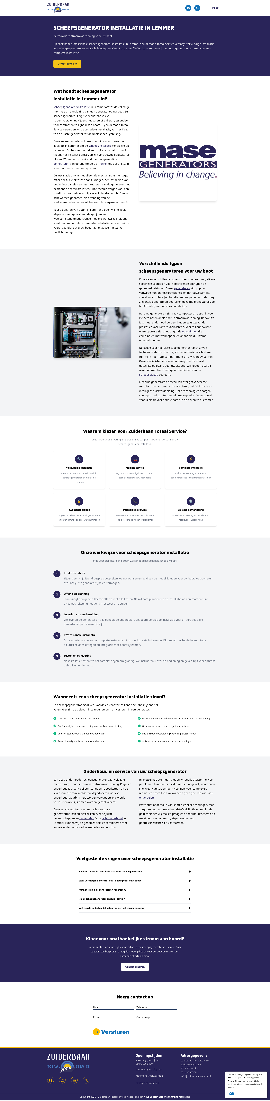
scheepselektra (148, 374)
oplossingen (189, 331)
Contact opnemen (67, 63)
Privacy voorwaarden (147, 1083)
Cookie (239, 1081)
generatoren (61, 163)
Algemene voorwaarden (149, 1075)
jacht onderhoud (112, 818)
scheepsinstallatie (100, 145)
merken (103, 163)
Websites (164, 1097)
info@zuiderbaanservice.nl (196, 1076)
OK (231, 1093)
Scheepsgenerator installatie (71, 107)
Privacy (231, 1081)
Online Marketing (180, 1097)
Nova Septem (151, 1097)
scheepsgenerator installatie (106, 44)
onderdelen (86, 818)
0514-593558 (189, 1072)
